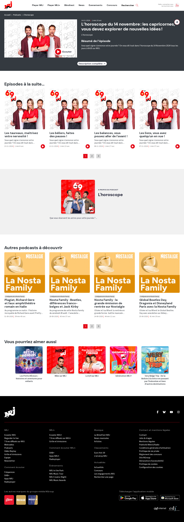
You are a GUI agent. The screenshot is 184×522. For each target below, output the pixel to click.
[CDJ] (174, 508)
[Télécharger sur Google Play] (128, 497)
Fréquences (9, 472)
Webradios (9, 444)
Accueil (7, 15)
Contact (143, 435)
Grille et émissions (13, 454)
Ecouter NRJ (10, 435)
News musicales (101, 438)
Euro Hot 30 (99, 452)
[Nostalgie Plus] (33, 499)
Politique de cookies (148, 464)
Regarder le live (11, 438)
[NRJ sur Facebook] (158, 412)
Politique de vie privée (149, 451)
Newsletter (9, 461)
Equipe (7, 457)
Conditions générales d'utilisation (155, 448)
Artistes (98, 441)
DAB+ (6, 475)
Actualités (99, 467)
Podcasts (17, 15)
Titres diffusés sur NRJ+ (60, 438)
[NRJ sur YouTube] (171, 412)
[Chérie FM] (9, 499)
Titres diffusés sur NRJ (14, 441)
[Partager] (177, 22)
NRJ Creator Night (57, 477)
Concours (112, 5)
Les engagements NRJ (104, 473)
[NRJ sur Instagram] (178, 412)
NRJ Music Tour (56, 473)
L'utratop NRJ (100, 456)
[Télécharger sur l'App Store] (149, 497)
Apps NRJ (8, 478)
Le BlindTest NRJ (102, 435)
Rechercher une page (103, 477)
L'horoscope (29, 15)
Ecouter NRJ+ (55, 435)
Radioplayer (9, 482)
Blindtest (69, 5)
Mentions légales (147, 441)
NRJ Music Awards (57, 480)
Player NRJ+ (54, 5)
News (81, 5)
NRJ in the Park (56, 470)
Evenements (95, 5)
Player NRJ (37, 5)
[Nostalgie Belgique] (21, 499)
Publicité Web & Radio (149, 444)
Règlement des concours (150, 454)
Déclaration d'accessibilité (151, 461)
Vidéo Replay (10, 451)
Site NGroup (144, 457)
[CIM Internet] (160, 508)
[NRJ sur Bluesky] (164, 412)
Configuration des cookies (151, 467)
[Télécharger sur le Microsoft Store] (170, 497)
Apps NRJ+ (54, 456)
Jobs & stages (145, 438)
